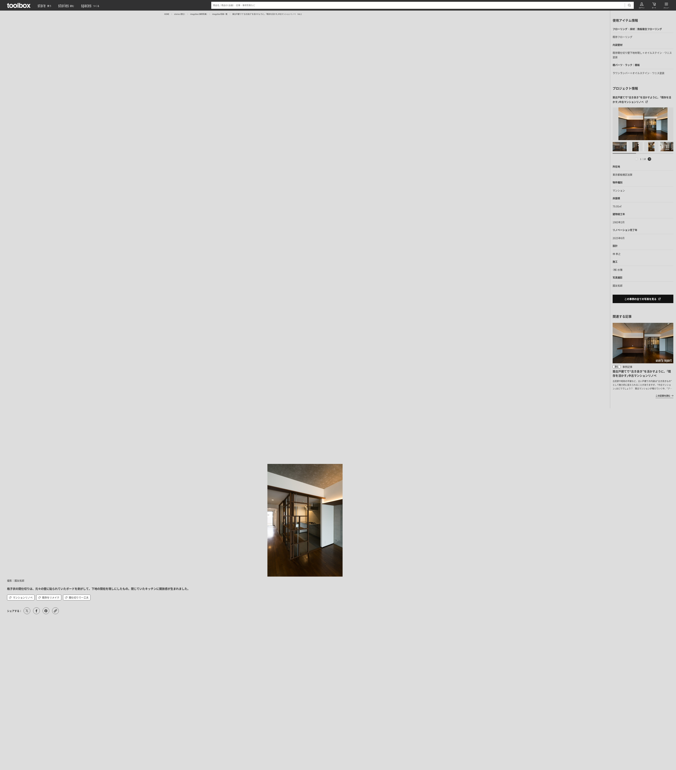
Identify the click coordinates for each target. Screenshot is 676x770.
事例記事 (627, 366)
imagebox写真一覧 (219, 14)
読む (617, 366)
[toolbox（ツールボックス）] (19, 5)
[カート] (654, 5)
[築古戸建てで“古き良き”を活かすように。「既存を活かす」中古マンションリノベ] (643, 123)
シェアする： (14, 611)
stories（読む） (179, 14)
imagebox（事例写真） (198, 14)
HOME (166, 14)
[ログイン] (641, 5)
